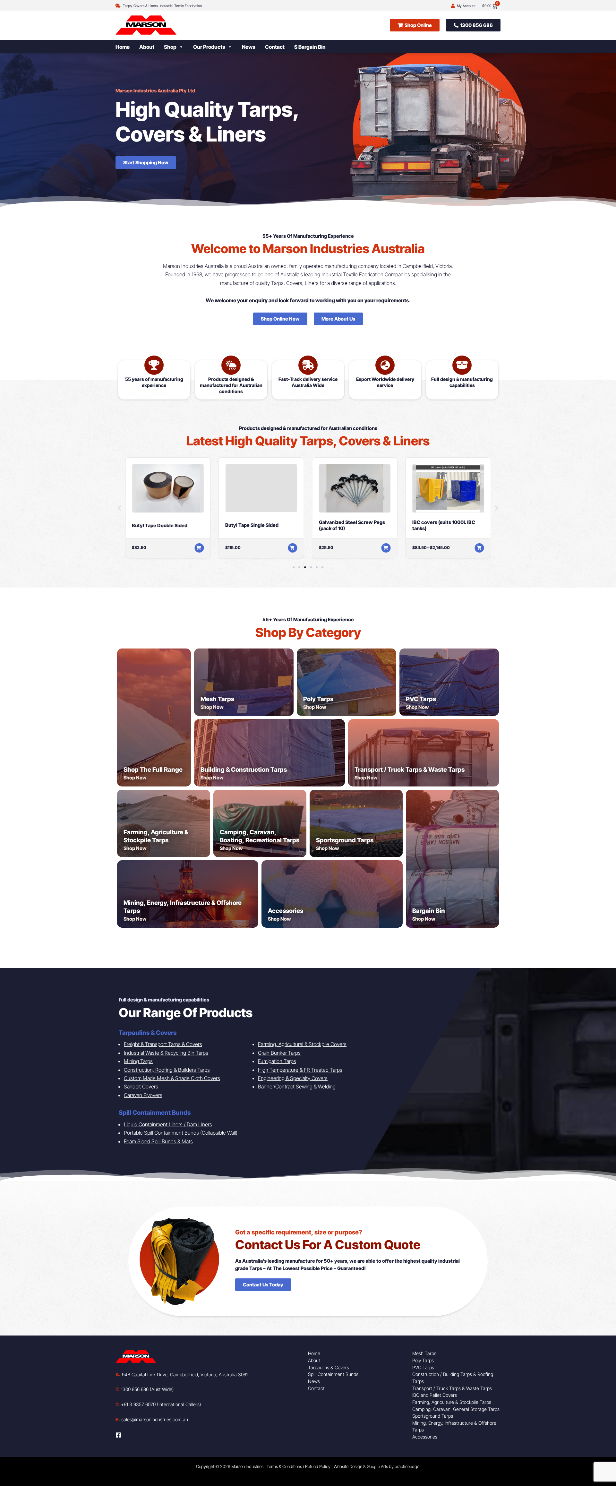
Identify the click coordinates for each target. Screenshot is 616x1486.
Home (123, 47)
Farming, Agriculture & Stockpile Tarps (156, 836)
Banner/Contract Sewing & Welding (297, 1086)
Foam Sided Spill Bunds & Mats (158, 1141)
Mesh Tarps (217, 699)
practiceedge (407, 1466)
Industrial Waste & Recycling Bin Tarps (166, 1053)
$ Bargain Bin (310, 47)
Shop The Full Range (153, 769)
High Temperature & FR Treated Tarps (300, 1070)
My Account (466, 6)
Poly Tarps (318, 699)
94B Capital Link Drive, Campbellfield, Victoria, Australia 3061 (182, 1374)
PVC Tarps (421, 699)
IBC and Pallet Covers (434, 1395)
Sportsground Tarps (344, 840)
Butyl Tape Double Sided (159, 525)
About (146, 47)
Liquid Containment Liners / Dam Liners (168, 1124)
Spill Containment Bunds (333, 1374)
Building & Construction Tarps (244, 769)
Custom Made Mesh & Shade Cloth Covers (172, 1078)
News (248, 47)
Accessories (285, 911)
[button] (120, 508)
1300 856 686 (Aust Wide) (145, 1389)
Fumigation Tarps (277, 1061)
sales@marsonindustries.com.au (152, 1419)
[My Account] (453, 6)
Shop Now (135, 778)
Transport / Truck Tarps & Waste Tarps (410, 769)
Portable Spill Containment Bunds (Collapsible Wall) (180, 1133)
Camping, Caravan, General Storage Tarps (456, 1409)
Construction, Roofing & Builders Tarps (167, 1070)
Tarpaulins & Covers (328, 1367)
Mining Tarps (138, 1061)
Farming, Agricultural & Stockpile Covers (302, 1044)
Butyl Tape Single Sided (251, 525)
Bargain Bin (428, 911)
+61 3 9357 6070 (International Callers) (158, 1404)
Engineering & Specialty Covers (293, 1078)
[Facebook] (118, 1435)
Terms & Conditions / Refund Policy (298, 1466)
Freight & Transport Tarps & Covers (163, 1044)
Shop (170, 47)
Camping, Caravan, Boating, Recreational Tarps (259, 836)
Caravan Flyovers (143, 1095)
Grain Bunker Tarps (279, 1053)
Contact (275, 47)
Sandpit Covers (141, 1086)
